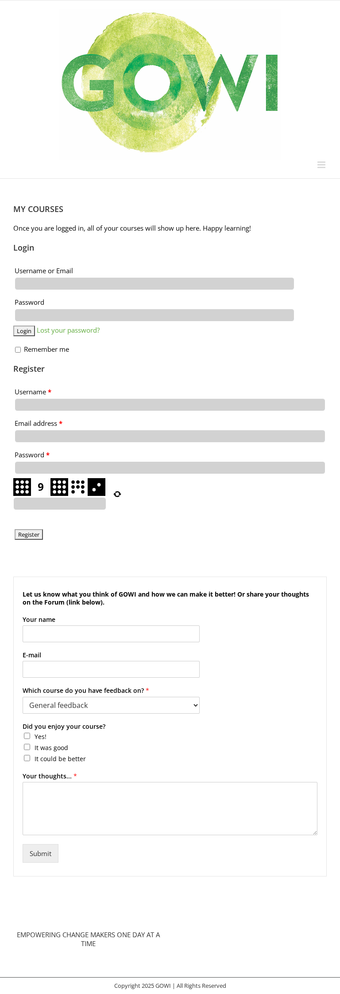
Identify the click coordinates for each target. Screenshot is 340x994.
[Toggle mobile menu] (322, 164)
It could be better (60, 758)
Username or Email (44, 270)
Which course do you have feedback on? (86, 691)
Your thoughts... (50, 776)
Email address (38, 423)
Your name (39, 620)
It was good (51, 747)
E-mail (32, 655)
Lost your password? (68, 330)
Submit (40, 853)
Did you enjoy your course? (64, 727)
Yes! (40, 736)
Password (29, 302)
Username (33, 391)
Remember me (45, 349)
